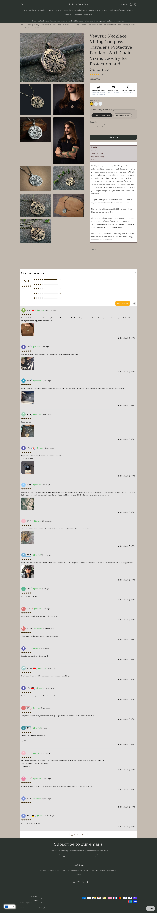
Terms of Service (76, 870)
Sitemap (78, 874)
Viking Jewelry (33, 25)
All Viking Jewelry (49, 25)
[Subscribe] (95, 856)
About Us (43, 870)
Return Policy (100, 870)
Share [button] (94, 249)
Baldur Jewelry (29, 908)
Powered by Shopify (39, 908)
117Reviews (26, 289)
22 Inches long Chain (102, 115)
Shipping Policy (53, 870)
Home (22, 25)
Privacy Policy (89, 870)
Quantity (93, 122)
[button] (22, 4)
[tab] (113, 144)
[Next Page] (87, 834)
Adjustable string (123, 115)
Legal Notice (111, 870)
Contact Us (65, 870)
